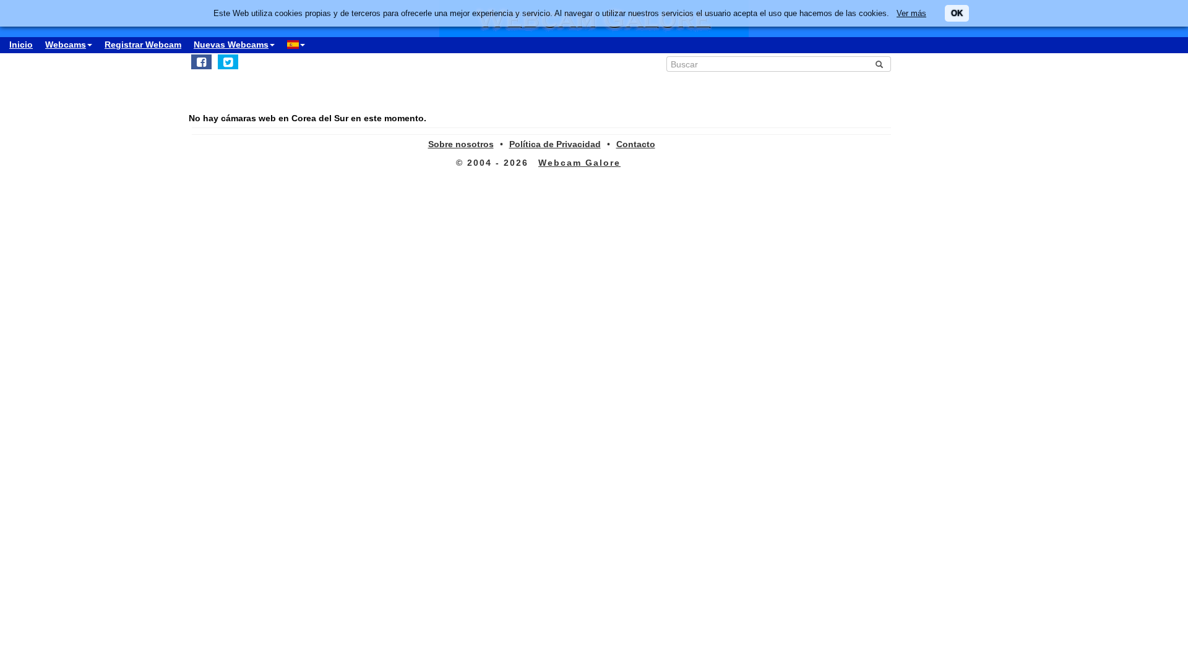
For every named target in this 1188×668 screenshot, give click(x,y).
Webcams (65, 44)
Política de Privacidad (555, 144)
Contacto (635, 144)
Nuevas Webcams (231, 44)
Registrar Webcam (143, 44)
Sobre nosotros (461, 144)
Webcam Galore (579, 163)
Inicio (21, 44)
